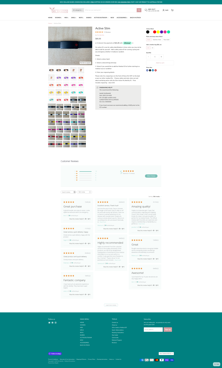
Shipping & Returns (81, 359)
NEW (112, 18)
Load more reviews (111, 305)
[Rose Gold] (167, 42)
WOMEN (58, 18)
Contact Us (118, 359)
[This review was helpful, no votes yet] (85, 219)
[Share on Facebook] (147, 70)
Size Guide (115, 335)
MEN (66, 18)
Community (115, 337)
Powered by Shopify (53, 363)
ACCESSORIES (122, 18)
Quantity (148, 52)
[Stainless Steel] (157, 42)
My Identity (100, 35)
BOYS (81, 18)
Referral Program (117, 340)
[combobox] (155, 196)
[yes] (148, 50)
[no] (153, 50)
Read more (103, 222)
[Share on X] (150, 70)
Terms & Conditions (53, 359)
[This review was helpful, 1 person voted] (153, 230)
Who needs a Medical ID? (119, 327)
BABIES (88, 18)
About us (114, 325)
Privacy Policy (91, 359)
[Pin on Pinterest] (156, 70)
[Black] (149, 42)
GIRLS (73, 18)
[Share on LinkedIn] (153, 70)
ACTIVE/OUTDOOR (100, 18)
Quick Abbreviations (118, 330)
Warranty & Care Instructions (67, 359)
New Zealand (165, 353)
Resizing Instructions (118, 332)
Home (50, 23)
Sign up (168, 329)
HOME (50, 18)
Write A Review (151, 176)
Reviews (114, 342)
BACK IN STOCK (135, 18)
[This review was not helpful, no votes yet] (88, 219)
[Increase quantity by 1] (161, 56)
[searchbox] (67, 192)
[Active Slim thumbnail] (51, 70)
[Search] (139, 10)
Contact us (115, 322)
